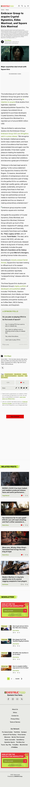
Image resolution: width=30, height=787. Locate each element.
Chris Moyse (7, 40)
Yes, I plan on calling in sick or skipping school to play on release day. (15, 331)
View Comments (15, 416)
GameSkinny (20, 739)
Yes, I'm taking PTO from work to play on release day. (14, 325)
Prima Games (22, 734)
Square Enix (20, 375)
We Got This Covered (18, 737)
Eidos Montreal (17, 374)
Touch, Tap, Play (6, 744)
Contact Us (15, 715)
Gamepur (24, 732)
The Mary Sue (20, 742)
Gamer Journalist (10, 739)
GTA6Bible (14, 747)
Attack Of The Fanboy (9, 734)
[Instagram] (2, 367)
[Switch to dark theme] (25, 6)
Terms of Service (11, 615)
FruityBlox (15, 744)
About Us (15, 709)
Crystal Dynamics (9, 374)
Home (2, 9)
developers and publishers (10, 289)
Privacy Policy (19, 615)
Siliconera (7, 737)
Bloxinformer (24, 744)
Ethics (15, 712)
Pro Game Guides (7, 732)
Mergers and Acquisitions (10, 375)
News (7, 9)
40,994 (17, 678)
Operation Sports (9, 742)
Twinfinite (17, 732)
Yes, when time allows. (11, 336)
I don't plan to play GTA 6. (12, 340)
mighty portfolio (20, 286)
